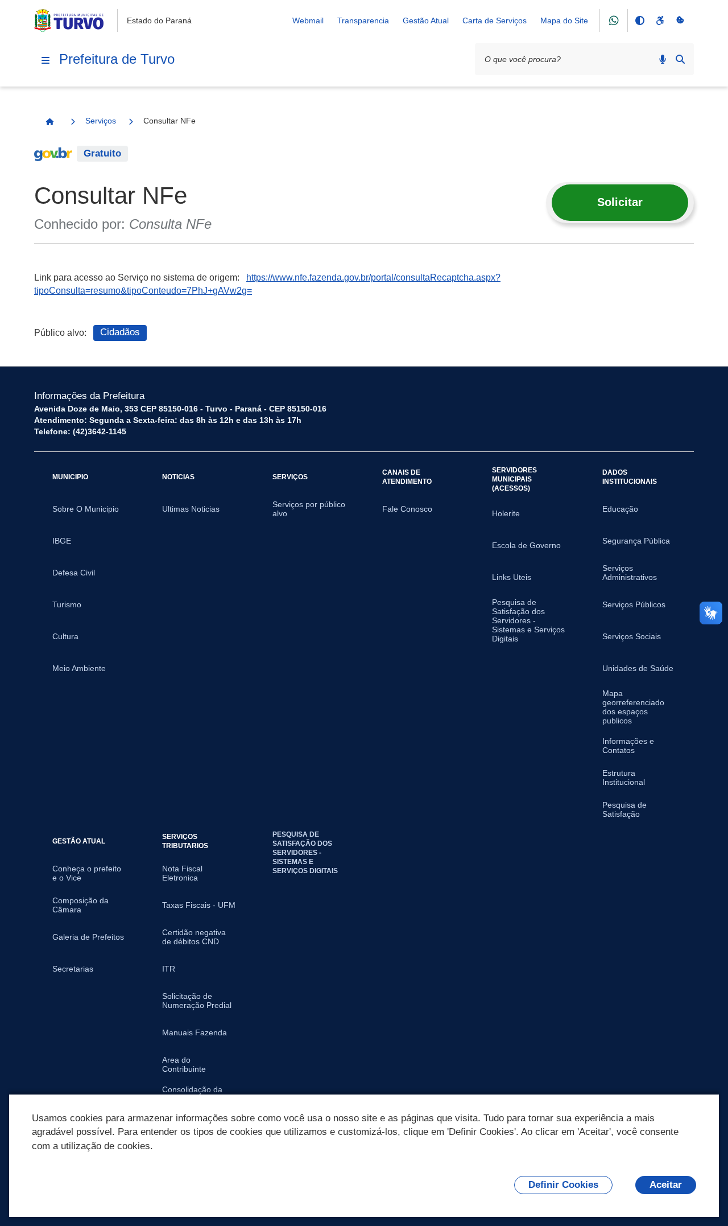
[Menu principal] (45, 60)
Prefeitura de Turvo (117, 59)
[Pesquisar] (680, 59)
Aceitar (666, 1184)
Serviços (100, 120)
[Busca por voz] (662, 59)
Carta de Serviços (494, 20)
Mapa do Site (564, 20)
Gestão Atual (426, 20)
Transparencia (363, 20)
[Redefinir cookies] (680, 20)
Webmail (308, 20)
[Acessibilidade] (660, 20)
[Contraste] (639, 20)
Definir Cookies (563, 1184)
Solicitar (620, 202)
